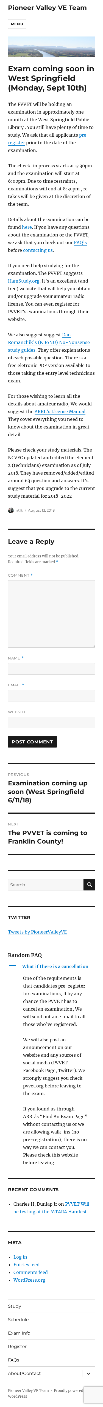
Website (17, 712)
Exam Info (19, 1333)
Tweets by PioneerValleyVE (37, 932)
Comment (20, 575)
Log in (20, 1257)
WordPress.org (29, 1280)
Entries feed (26, 1264)
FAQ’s (80, 242)
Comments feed (30, 1272)
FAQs (13, 1360)
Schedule (18, 1319)
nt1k (19, 510)
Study (14, 1306)
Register (17, 1346)
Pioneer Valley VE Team (47, 8)
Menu (17, 24)
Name (16, 658)
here (27, 227)
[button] (51, 966)
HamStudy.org (24, 281)
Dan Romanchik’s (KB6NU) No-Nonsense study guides (49, 342)
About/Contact (24, 1373)
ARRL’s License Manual (60, 411)
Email (16, 685)
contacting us (38, 250)
